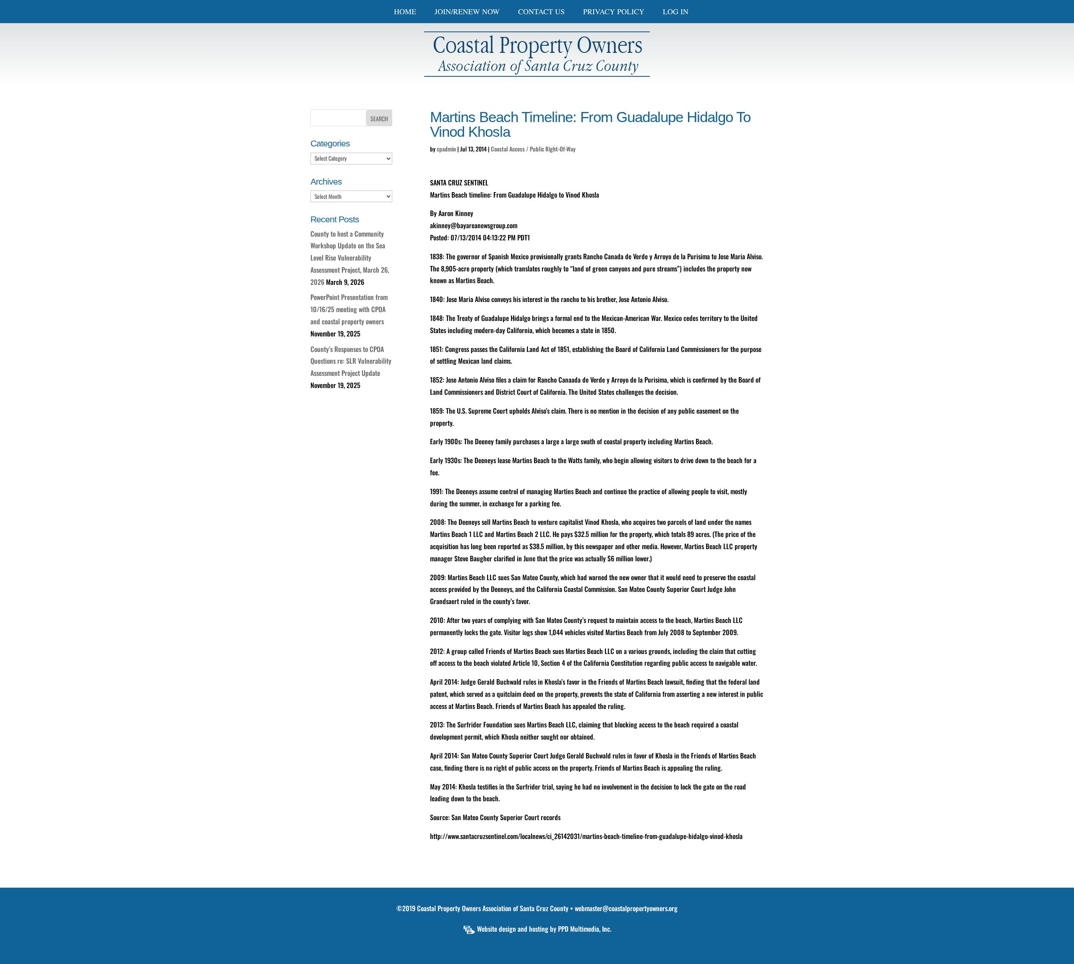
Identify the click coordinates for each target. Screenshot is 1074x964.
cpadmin (446, 148)
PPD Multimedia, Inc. (584, 929)
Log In (675, 12)
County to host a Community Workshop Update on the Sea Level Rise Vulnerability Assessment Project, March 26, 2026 (349, 258)
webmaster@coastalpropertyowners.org (626, 908)
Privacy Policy (613, 12)
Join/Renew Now (467, 12)
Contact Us (541, 12)
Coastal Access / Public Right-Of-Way (533, 148)
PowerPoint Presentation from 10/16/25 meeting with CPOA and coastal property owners (349, 309)
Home (405, 12)
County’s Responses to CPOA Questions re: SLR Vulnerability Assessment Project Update (350, 361)
